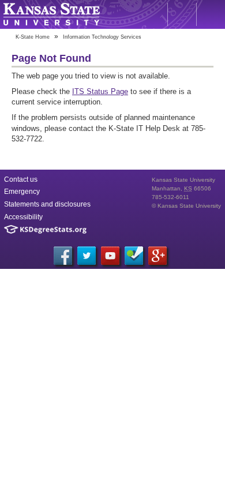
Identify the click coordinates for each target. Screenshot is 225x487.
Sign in (210, 14)
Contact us (21, 179)
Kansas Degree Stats (45, 229)
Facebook (63, 255)
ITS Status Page (100, 91)
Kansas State (51, 14)
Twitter (86, 255)
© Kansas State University (186, 206)
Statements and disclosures (47, 204)
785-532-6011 (170, 197)
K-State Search (181, 14)
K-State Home (33, 37)
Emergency (22, 192)
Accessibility (23, 217)
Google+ (157, 255)
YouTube (110, 255)
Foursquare (134, 255)
